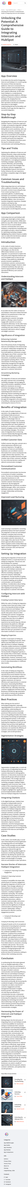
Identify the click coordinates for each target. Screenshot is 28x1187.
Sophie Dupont (7, 44)
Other (19, 10)
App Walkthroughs (11, 10)
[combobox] (19, 3)
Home (2, 10)
